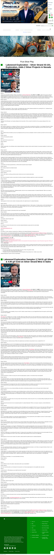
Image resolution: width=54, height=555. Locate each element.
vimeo (15, 548)
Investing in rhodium (45, 535)
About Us (50, 4)
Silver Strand (30, 290)
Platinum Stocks (44, 523)
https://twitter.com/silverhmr (8, 241)
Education (50, 8)
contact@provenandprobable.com (10, 545)
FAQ (32, 527)
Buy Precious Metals (45, 527)
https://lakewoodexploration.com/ (9, 238)
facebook (5, 548)
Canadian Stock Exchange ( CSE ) (45, 538)
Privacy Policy (11, 551)
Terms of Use (17, 551)
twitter (10, 548)
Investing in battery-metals (45, 533)
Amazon (7, 548)
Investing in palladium (35, 535)
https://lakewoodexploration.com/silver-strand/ (13, 239)
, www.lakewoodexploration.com (15, 497)
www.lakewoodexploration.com (6, 228)
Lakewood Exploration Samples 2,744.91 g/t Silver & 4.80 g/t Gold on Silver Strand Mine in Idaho (28, 260)
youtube (12, 548)
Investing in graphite (35, 537)
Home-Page (50, 2)
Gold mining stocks (45, 521)
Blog (32, 523)
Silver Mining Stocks (45, 525)
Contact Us (50, 13)
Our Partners (49, 7)
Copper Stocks (34, 532)
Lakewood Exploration (26, 94)
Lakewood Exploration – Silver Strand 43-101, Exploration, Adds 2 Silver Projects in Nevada (28, 66)
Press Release (20, 336)
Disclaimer (38, 25)
